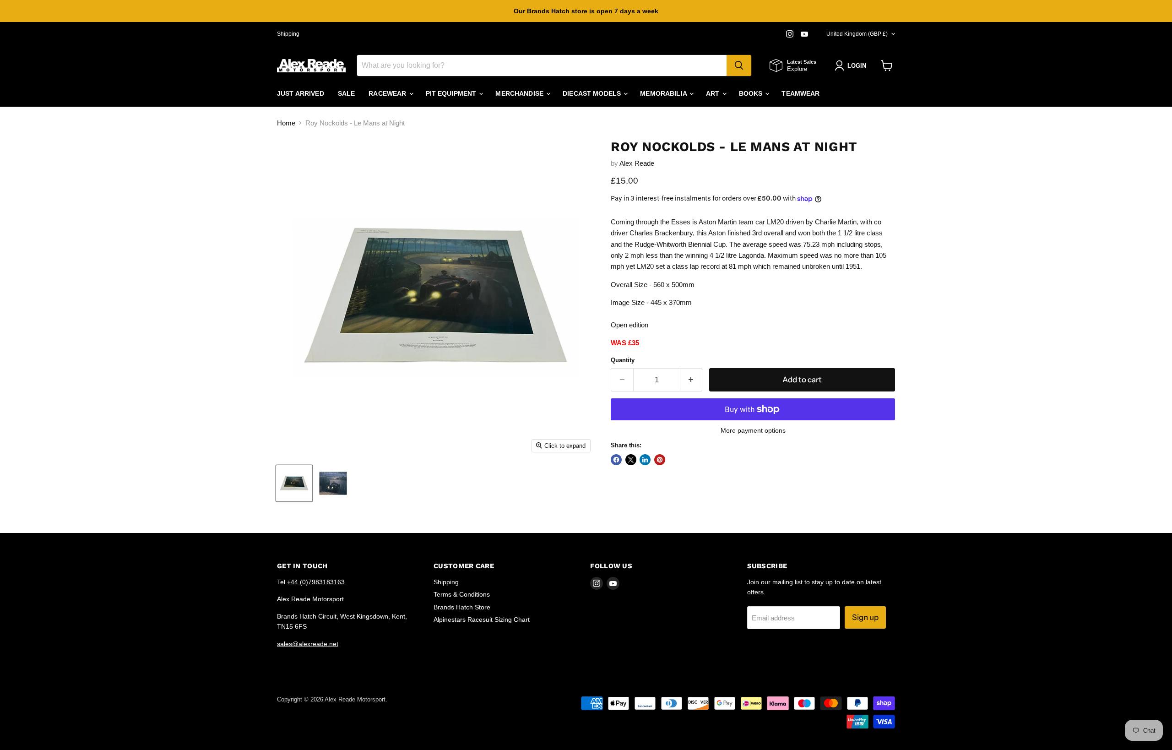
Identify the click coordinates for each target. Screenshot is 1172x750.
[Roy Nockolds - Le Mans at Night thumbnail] (294, 483)
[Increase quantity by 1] (691, 379)
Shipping (288, 34)
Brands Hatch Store (462, 607)
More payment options (753, 430)
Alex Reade (636, 163)
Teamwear (800, 93)
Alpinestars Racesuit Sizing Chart (482, 619)
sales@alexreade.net (307, 643)
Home (286, 123)
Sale (346, 93)
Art (714, 93)
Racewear (388, 93)
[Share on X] (630, 459)
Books (752, 93)
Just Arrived (300, 93)
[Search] (739, 65)
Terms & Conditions (462, 594)
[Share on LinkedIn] (645, 459)
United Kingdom (857, 34)
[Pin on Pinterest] (659, 459)
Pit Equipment (452, 93)
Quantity (623, 360)
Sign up (865, 617)
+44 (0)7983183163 (316, 582)
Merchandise (520, 93)
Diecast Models (593, 93)
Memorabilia (664, 93)
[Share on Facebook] (616, 459)
